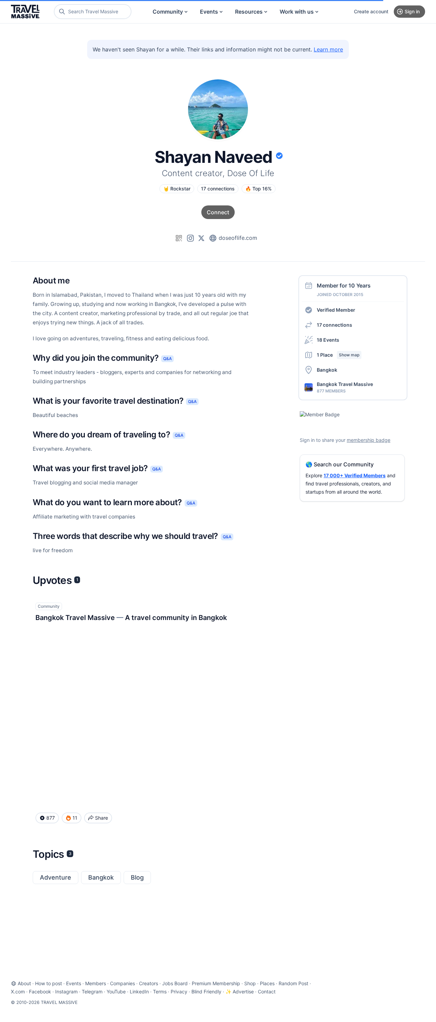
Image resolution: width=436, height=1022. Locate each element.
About (24, 983)
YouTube (116, 991)
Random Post (293, 983)
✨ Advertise (239, 991)
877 (50, 818)
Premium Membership (216, 983)
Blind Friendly (206, 991)
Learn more (328, 49)
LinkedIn (139, 991)
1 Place (338, 355)
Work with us (297, 11)
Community (168, 11)
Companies (122, 983)
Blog (137, 877)
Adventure (55, 877)
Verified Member (336, 310)
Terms (160, 991)
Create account (371, 11)
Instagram (66, 991)
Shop (250, 983)
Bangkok (101, 877)
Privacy (179, 991)
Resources (249, 11)
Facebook (40, 991)
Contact (267, 991)
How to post (48, 983)
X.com (18, 991)
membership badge (368, 440)
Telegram (92, 991)
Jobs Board (175, 983)
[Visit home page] (25, 11)
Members (95, 983)
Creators (148, 983)
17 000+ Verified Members (355, 475)
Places (267, 983)
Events (209, 11)
